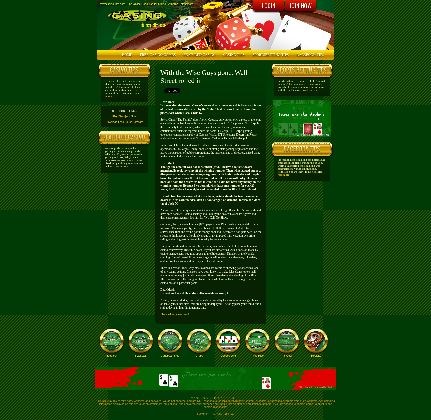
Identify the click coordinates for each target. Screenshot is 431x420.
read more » (310, 89)
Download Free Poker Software (124, 121)
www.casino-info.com (112, 3)
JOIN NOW (300, 5)
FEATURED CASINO (200, 55)
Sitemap (229, 413)
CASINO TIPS (234, 55)
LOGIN (268, 5)
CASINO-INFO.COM (221, 397)
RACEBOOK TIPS (310, 55)
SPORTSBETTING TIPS (270, 55)
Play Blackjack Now (124, 116)
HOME (127, 55)
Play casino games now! (174, 314)
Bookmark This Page (209, 413)
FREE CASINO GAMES (158, 55)
